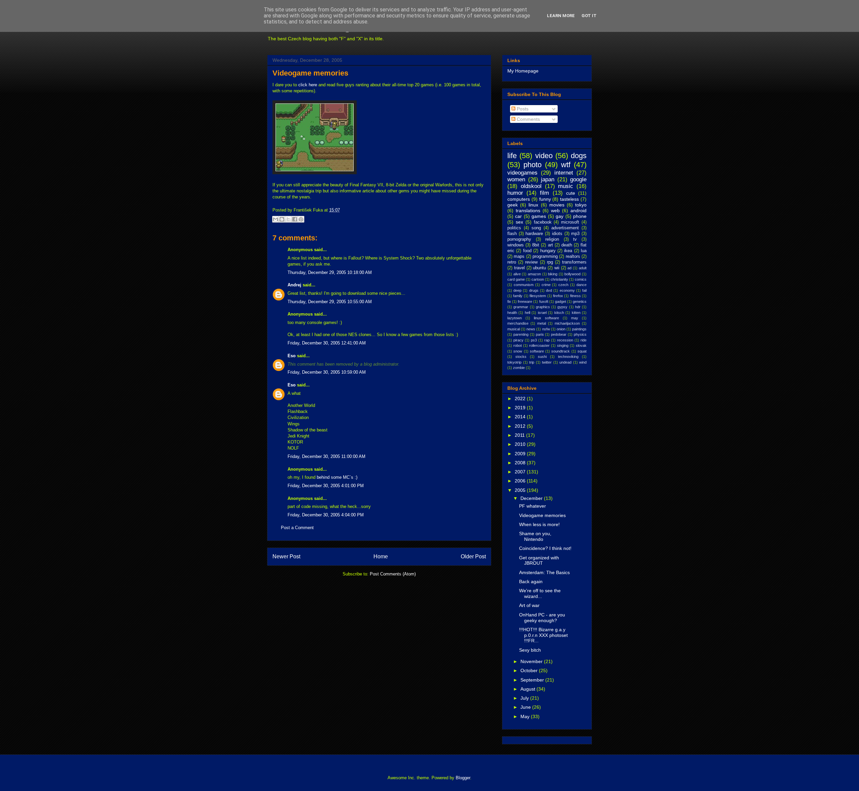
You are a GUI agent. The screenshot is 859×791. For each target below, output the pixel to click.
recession (565, 340)
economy (567, 290)
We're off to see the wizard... (540, 593)
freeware (525, 301)
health (512, 313)
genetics (580, 301)
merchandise (517, 323)
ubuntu (539, 268)
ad (569, 268)
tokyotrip (514, 362)
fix (509, 301)
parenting (520, 334)
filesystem (537, 296)
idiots (557, 233)
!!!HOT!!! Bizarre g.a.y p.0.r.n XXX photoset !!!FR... (543, 635)
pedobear (558, 334)
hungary (548, 250)
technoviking (568, 357)
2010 (521, 444)
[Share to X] (288, 219)
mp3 (575, 233)
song (536, 228)
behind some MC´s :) (337, 477)
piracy (518, 340)
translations (528, 210)
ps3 (534, 340)
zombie (519, 368)
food (527, 250)
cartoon (538, 279)
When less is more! (539, 524)
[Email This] (275, 219)
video (544, 155)
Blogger (463, 777)
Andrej (294, 284)
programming (545, 256)
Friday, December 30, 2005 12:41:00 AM (327, 342)
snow (517, 351)
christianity (559, 279)
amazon (534, 274)
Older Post (473, 556)
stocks (520, 357)
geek (512, 204)
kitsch (559, 313)
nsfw (546, 329)
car (518, 216)
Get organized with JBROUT (539, 560)
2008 (521, 462)
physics (580, 334)
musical (513, 329)
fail (584, 290)
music (565, 186)
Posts (521, 108)
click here (307, 84)
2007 (521, 471)
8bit (535, 245)
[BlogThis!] (282, 219)
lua (584, 250)
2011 (520, 435)
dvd (549, 290)
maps (519, 256)
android (578, 210)
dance (581, 285)
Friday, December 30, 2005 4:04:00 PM (326, 514)
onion (561, 329)
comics (581, 279)
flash (512, 233)
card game (516, 279)
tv (575, 239)
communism (524, 285)
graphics (543, 307)
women (516, 179)
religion (552, 239)
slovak (581, 345)
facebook (543, 222)
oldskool (531, 186)
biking (552, 274)
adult (583, 268)
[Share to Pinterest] (301, 219)
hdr (577, 307)
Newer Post (286, 556)
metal (541, 323)
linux (533, 204)
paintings (579, 329)
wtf (565, 164)
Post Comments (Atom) (393, 573)
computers (518, 199)
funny (545, 199)
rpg (550, 262)
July (525, 698)
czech (563, 285)
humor (515, 193)
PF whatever (532, 506)
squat (582, 351)
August (528, 689)
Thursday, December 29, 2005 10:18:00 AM (330, 272)
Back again (531, 581)
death (566, 245)
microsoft (570, 222)
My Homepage (523, 71)
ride (583, 340)
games (539, 216)
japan (547, 179)
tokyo (581, 204)
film (544, 193)
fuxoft (543, 301)
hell (527, 313)
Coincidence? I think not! (545, 548)
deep (517, 290)
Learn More (561, 15)
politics (514, 228)
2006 (521, 480)
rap (547, 340)
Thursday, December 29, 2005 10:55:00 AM (330, 301)
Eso (292, 355)
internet (563, 173)
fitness (575, 296)
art (550, 245)
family (517, 296)
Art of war (529, 605)
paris (540, 334)
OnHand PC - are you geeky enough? (542, 617)
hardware (534, 233)
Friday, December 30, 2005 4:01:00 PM (326, 485)
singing (562, 345)
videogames (522, 173)
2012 (521, 426)
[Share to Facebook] (294, 219)
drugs (534, 290)
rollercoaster (539, 345)
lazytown (514, 318)
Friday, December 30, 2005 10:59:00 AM (327, 372)
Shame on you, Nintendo (535, 536)
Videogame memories (310, 73)
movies (556, 204)
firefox (558, 296)
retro (511, 262)
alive (517, 274)
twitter (547, 362)
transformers (574, 262)
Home (380, 556)
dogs (579, 155)
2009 (521, 453)
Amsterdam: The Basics (544, 572)
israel (542, 313)
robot (517, 345)
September (532, 680)
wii (556, 268)
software (537, 351)
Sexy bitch (530, 650)
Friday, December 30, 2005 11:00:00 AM (326, 456)
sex (519, 222)
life (512, 155)
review (531, 262)
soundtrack (560, 351)
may (574, 318)
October (529, 670)
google (578, 179)
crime (546, 285)
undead (565, 362)
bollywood (572, 274)
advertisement (565, 228)
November (532, 661)
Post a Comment (297, 527)
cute (570, 193)
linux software (546, 318)
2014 (521, 416)
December (532, 498)
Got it (589, 15)
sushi (542, 357)
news (530, 329)
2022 (521, 398)
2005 (521, 490)
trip (531, 362)
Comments (527, 119)
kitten (576, 313)
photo (532, 164)
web (555, 210)
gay (559, 216)
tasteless (569, 199)
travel (519, 268)
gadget (560, 301)
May (525, 716)
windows (515, 245)
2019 (521, 407)
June (526, 707)
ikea (568, 250)
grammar (520, 307)
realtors (573, 256)
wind (583, 362)
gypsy (562, 307)
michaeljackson (567, 323)
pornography (519, 239)
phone (580, 216)
